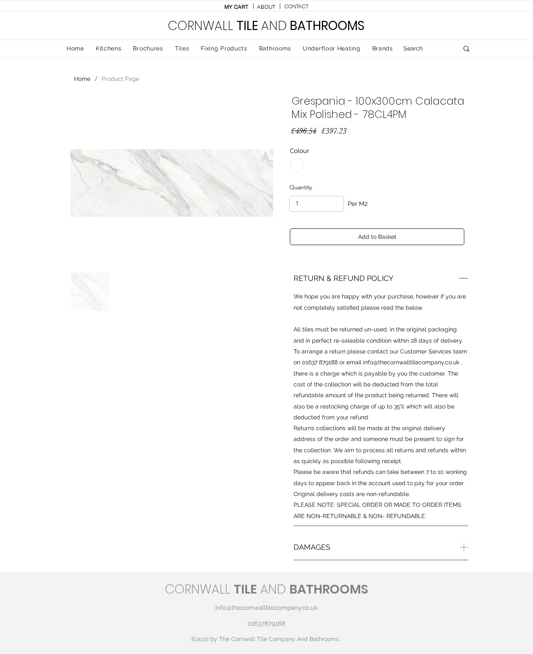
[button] (182, 49)
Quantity (300, 187)
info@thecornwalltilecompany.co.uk (411, 362)
